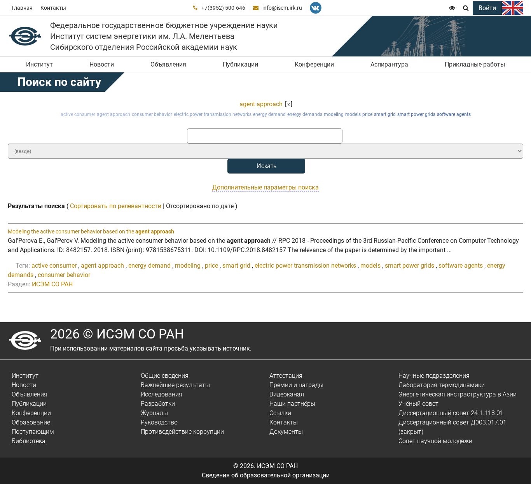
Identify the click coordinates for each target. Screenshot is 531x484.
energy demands (304, 114)
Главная (22, 8)
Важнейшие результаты (175, 385)
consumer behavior (152, 114)
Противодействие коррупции (182, 431)
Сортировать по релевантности (115, 206)
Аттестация (285, 375)
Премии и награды (296, 385)
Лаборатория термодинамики (441, 385)
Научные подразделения (434, 375)
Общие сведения (165, 375)
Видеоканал (286, 394)
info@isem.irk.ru (282, 8)
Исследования (161, 394)
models (353, 114)
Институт (39, 64)
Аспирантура (389, 64)
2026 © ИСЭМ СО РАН (117, 334)
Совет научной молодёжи (435, 441)
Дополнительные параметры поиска (265, 187)
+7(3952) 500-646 (223, 8)
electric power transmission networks (213, 114)
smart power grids (416, 114)
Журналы (154, 413)
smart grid (385, 114)
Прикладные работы (475, 64)
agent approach (261, 104)
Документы (286, 431)
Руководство (159, 422)
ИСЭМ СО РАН (52, 284)
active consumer (78, 114)
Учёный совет (418, 403)
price (367, 114)
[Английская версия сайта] (512, 8)
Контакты (53, 8)
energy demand (269, 114)
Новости (101, 64)
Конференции (314, 64)
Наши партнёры (292, 403)
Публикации (240, 64)
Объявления (168, 64)
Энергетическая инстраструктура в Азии (457, 394)
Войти (487, 8)
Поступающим (33, 431)
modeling (334, 114)
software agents (454, 114)
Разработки (158, 403)
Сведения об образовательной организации (266, 475)
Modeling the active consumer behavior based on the (91, 231)
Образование (31, 422)
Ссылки (280, 413)
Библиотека (28, 441)
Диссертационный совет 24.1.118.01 (450, 413)
